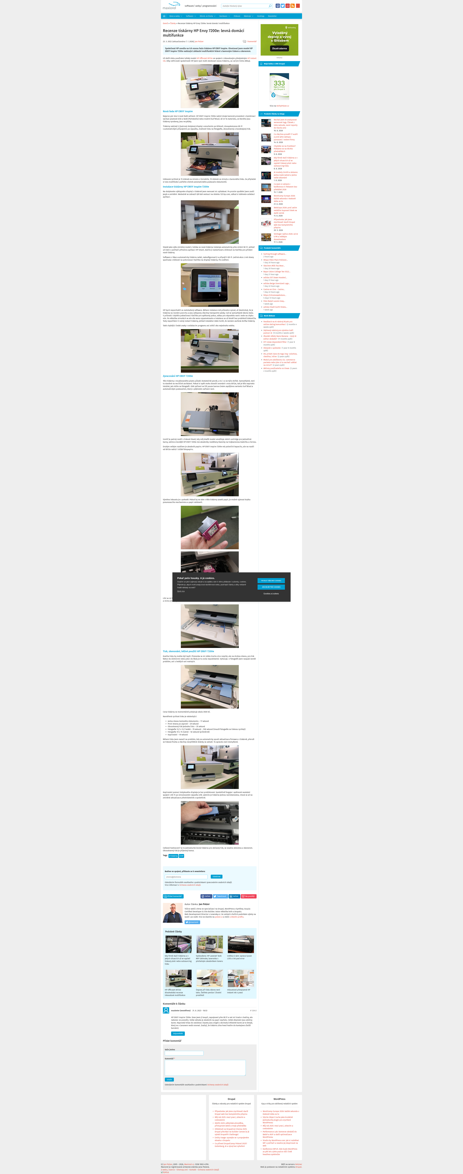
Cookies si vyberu (271, 593)
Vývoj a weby (174, 16)
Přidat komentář (174, 896)
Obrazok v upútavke (272, 348)
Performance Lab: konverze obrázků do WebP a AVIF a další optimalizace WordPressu (280, 1134)
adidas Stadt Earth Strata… (275, 307)
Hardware (223, 16)
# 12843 (253, 1010)
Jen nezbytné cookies (271, 587)
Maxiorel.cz (189, 1164)
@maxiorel (193, 922)
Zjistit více (181, 591)
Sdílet (207, 896)
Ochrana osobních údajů (190, 885)
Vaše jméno (170, 1049)
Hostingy (260, 16)
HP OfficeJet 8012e (205, 58)
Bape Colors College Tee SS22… (276, 271)
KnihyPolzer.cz (283, 106)
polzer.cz (219, 917)
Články (173, 23)
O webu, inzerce (168, 1170)
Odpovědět (178, 1033)
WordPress (279, 1099)
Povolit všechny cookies (271, 580)
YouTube (288, 6)
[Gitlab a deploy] (279, 55)
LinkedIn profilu (237, 917)
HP (182, 856)
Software (189, 16)
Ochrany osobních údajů (217, 1085)
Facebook (278, 6)
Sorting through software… (274, 254)
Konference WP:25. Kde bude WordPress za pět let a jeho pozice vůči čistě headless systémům (280, 1152)
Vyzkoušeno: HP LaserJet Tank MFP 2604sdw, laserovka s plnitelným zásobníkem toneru (209, 958)
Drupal (231, 1099)
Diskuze (237, 16)
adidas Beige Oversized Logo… (276, 283)
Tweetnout (221, 896)
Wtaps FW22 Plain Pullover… (275, 260)
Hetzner (298, 1164)
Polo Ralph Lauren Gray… (274, 301)
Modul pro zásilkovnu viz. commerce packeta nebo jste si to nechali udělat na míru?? (280, 362)
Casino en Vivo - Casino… (274, 289)
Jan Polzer (199, 41)
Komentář (169, 1058)
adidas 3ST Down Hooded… (275, 277)
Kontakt (192, 1170)
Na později (250, 896)
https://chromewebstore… (274, 295)
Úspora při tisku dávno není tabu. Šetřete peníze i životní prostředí (208, 992)
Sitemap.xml (182, 1170)
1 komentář (252, 41)
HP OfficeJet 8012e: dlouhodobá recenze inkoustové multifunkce (175, 992)
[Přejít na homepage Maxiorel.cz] (171, 8)
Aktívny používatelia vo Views (276, 368)
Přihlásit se (298, 6)
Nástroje (247, 16)
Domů (164, 16)
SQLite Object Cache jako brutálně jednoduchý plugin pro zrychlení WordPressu (278, 1120)
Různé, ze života (206, 16)
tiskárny (174, 856)
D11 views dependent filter (275, 342)
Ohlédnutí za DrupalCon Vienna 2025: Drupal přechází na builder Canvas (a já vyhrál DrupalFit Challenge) (232, 1132)
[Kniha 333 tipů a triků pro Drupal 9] (279, 86)
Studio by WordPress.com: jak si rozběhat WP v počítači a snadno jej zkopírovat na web (281, 1143)
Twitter (283, 6)
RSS (292, 6)
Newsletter (272, 16)
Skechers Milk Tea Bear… (274, 266)
